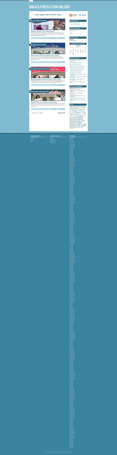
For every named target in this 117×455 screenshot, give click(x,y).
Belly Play (72, 107)
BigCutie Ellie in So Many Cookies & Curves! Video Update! (78, 75)
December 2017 (72, 295)
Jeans (70, 116)
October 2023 (71, 181)
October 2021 (71, 220)
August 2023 (71, 184)
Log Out (71, 33)
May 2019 (71, 267)
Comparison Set (81, 109)
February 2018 (72, 292)
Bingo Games (70, 452)
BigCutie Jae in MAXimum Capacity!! (76, 94)
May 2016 (71, 326)
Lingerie (80, 117)
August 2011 (71, 419)
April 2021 (71, 230)
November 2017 (72, 297)
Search (31, 0)
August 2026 (71, 137)
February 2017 (72, 311)
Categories (71, 39)
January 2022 (71, 215)
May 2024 (71, 171)
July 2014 (71, 362)
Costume (74, 111)
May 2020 (71, 248)
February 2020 (72, 253)
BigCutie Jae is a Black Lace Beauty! (77, 96)
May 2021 (71, 228)
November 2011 (72, 414)
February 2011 (71, 428)
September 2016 (72, 319)
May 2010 (71, 443)
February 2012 (72, 409)
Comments (53, 141)
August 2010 (71, 438)
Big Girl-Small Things (79, 107)
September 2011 (72, 417)
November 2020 (72, 238)
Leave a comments (61, 62)
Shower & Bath (77, 121)
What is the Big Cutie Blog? (75, 22)
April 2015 (71, 347)
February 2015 (72, 350)
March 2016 (71, 329)
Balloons (74, 106)
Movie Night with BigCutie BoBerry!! (77, 91)
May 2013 (71, 384)
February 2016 (72, 331)
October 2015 (71, 337)
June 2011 (71, 422)
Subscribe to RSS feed (74, 15)
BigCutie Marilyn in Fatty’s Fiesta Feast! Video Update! (77, 80)
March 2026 (71, 141)
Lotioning (71, 118)
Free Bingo (65, 452)
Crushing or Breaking (81, 111)
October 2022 (71, 201)
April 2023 (71, 191)
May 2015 (71, 345)
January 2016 (71, 332)
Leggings (75, 116)
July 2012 (71, 401)
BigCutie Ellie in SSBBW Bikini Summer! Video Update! (77, 60)
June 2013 (71, 383)
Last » (42, 113)
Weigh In (75, 127)
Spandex (82, 121)
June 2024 (71, 170)
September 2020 (72, 241)
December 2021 (72, 217)
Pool (79, 120)
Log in (51, 137)
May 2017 (71, 306)
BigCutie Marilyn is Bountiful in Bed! (76, 62)
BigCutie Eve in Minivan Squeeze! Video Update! (45, 55)
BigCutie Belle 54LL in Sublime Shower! (77, 100)
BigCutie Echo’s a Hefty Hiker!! (79, 98)
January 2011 (71, 430)
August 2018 (71, 282)
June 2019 (71, 266)
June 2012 (71, 402)
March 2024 (71, 175)
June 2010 (71, 441)
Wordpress (69, 451)
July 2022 (71, 206)
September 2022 (72, 202)
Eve (55, 62)
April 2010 (71, 445)
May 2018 (71, 287)
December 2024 (72, 160)
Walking (71, 127)
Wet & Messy (80, 127)
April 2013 (71, 386)
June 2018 (71, 285)
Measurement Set (77, 118)
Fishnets (77, 114)
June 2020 (71, 246)
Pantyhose (76, 120)
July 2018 (71, 284)
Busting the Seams (73, 109)
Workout (71, 128)
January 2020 (71, 254)
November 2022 (72, 199)
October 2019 (71, 259)
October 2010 (71, 435)
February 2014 (72, 370)
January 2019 (71, 274)
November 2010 (72, 433)
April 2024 (71, 173)
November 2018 (72, 277)
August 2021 (71, 223)
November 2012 (72, 394)
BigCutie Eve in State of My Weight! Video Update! (77, 82)
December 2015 (72, 334)
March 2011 (71, 427)
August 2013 (71, 380)
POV (81, 120)
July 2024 (71, 168)
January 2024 (71, 178)
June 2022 (71, 207)
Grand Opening (81, 114)
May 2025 (71, 152)
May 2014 (71, 365)
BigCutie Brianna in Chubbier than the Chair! (44, 102)
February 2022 (72, 214)
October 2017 (71, 298)
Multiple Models (73, 119)
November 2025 (72, 145)
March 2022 (71, 212)
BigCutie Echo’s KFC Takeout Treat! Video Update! (76, 89)
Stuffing (71, 124)
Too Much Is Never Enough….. (75, 24)
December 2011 (72, 412)
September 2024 (72, 165)
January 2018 (71, 293)
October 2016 (71, 318)
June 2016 (71, 324)
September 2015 (72, 339)
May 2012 (71, 404)
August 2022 (71, 204)
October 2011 (71, 415)
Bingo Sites (61, 452)
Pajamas (71, 120)
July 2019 (71, 264)
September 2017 (72, 300)
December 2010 (72, 432)
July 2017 (71, 303)
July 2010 (71, 440)
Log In (31, 139)
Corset (70, 111)
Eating (77, 112)
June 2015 (71, 344)
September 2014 (72, 358)
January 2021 (71, 235)
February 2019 (72, 272)
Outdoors (80, 119)
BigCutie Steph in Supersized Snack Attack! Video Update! (77, 77)
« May (73, 54)
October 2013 (71, 376)
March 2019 (71, 271)
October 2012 (71, 396)
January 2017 (71, 313)
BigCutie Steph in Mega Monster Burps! (77, 69)
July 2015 (71, 342)
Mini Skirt (83, 118)
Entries (52, 139)
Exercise (81, 112)
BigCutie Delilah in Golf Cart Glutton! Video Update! (46, 79)
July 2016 (71, 323)
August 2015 (71, 341)
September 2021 (72, 222)
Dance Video (72, 112)
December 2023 (72, 180)
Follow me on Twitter (83, 15)
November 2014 (72, 355)
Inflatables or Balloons (82, 115)
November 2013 (72, 375)
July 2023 (71, 186)
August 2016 (71, 321)
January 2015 (71, 352)
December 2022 (72, 197)
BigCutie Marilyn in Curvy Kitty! (75, 64)
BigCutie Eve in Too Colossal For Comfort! (77, 65)
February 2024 (72, 176)
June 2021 (71, 227)
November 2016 (72, 316)
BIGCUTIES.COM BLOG (49, 7)
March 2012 (71, 407)
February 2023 (72, 194)
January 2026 (71, 144)
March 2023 (71, 193)
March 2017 (71, 310)
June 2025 (71, 150)
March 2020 (71, 251)
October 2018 (71, 279)
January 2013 (71, 391)
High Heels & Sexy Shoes (77, 114)
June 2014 (71, 363)
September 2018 (72, 280)
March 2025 (71, 155)
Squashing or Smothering (75, 122)
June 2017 (71, 305)
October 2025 (71, 147)
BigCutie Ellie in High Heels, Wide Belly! (77, 67)
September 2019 (72, 261)
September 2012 (72, 397)
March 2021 (71, 232)
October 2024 (71, 163)
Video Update (81, 126)
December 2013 (72, 373)
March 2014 (71, 368)
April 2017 (71, 308)
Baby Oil (71, 106)
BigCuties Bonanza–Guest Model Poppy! (43, 31)
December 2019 (72, 256)
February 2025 (72, 157)
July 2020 (71, 245)
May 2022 (71, 209)
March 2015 (71, 349)
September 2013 (72, 378)
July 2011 (71, 420)
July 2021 (71, 225)
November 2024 (72, 162)
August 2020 (71, 243)
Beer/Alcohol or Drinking (80, 106)
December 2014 (72, 354)
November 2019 (72, 258)
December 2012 (72, 393)
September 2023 (72, 183)
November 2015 (72, 336)
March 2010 (71, 446)
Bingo (50, 452)
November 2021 (72, 219)
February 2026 (72, 142)
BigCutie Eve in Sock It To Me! (75, 72)
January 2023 (71, 196)
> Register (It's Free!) (73, 30)
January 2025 (71, 158)
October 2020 (71, 240)
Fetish (74, 114)
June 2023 (71, 188)
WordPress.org (52, 142)
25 (75, 52)
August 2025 (71, 149)
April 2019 (71, 269)
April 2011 (71, 425)
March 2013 (71, 388)
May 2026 (71, 139)
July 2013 (71, 381)
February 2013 (72, 389)
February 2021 (72, 233)
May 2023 (71, 189)
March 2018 (71, 290)
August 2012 (71, 399)
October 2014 (71, 357)
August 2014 (71, 360)
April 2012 (71, 406)
